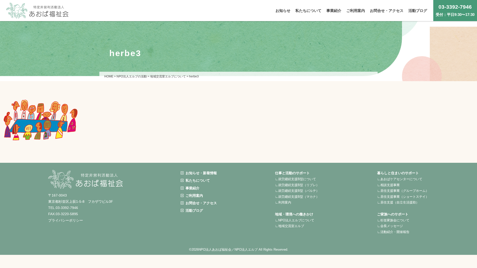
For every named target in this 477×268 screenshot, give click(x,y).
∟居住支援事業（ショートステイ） (403, 197)
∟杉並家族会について (393, 220)
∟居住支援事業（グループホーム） (403, 191)
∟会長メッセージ (390, 226)
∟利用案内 (283, 202)
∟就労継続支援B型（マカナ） (297, 197)
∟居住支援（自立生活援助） (398, 202)
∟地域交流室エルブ (289, 226)
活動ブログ (194, 210)
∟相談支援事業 (388, 185)
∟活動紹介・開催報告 (393, 232)
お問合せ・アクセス (201, 203)
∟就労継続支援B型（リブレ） (297, 185)
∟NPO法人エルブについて (294, 220)
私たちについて (198, 180)
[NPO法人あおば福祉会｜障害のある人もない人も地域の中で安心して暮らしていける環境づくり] (37, 14)
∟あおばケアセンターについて (399, 179)
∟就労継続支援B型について (295, 179)
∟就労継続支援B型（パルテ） (297, 191)
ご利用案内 (194, 196)
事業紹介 (192, 188)
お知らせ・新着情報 (201, 173)
